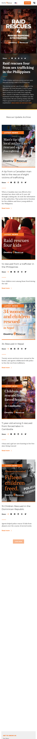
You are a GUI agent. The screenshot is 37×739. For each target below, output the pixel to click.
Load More (18, 541)
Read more (6, 208)
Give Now (27, 2)
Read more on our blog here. (22, 103)
